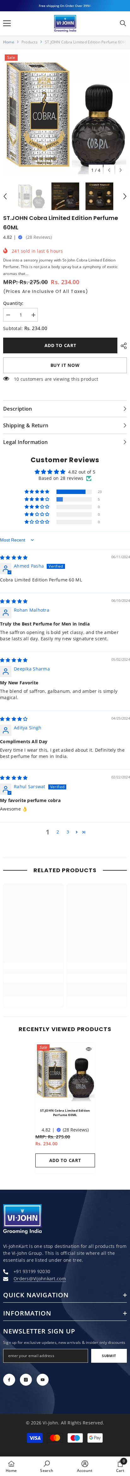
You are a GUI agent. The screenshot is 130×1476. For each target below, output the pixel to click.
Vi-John (50, 1423)
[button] (109, 170)
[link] (33, 971)
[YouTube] (43, 1380)
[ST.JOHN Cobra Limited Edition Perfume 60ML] (65, 1072)
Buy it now (65, 365)
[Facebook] (9, 1380)
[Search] (123, 23)
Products (29, 42)
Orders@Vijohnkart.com (40, 1279)
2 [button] (57, 832)
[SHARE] (122, 345)
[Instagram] (26, 1380)
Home (8, 42)
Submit (109, 1355)
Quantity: (13, 303)
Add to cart (60, 345)
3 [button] (68, 832)
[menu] (7, 23)
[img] (13, 557)
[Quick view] (88, 1049)
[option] (65, 114)
